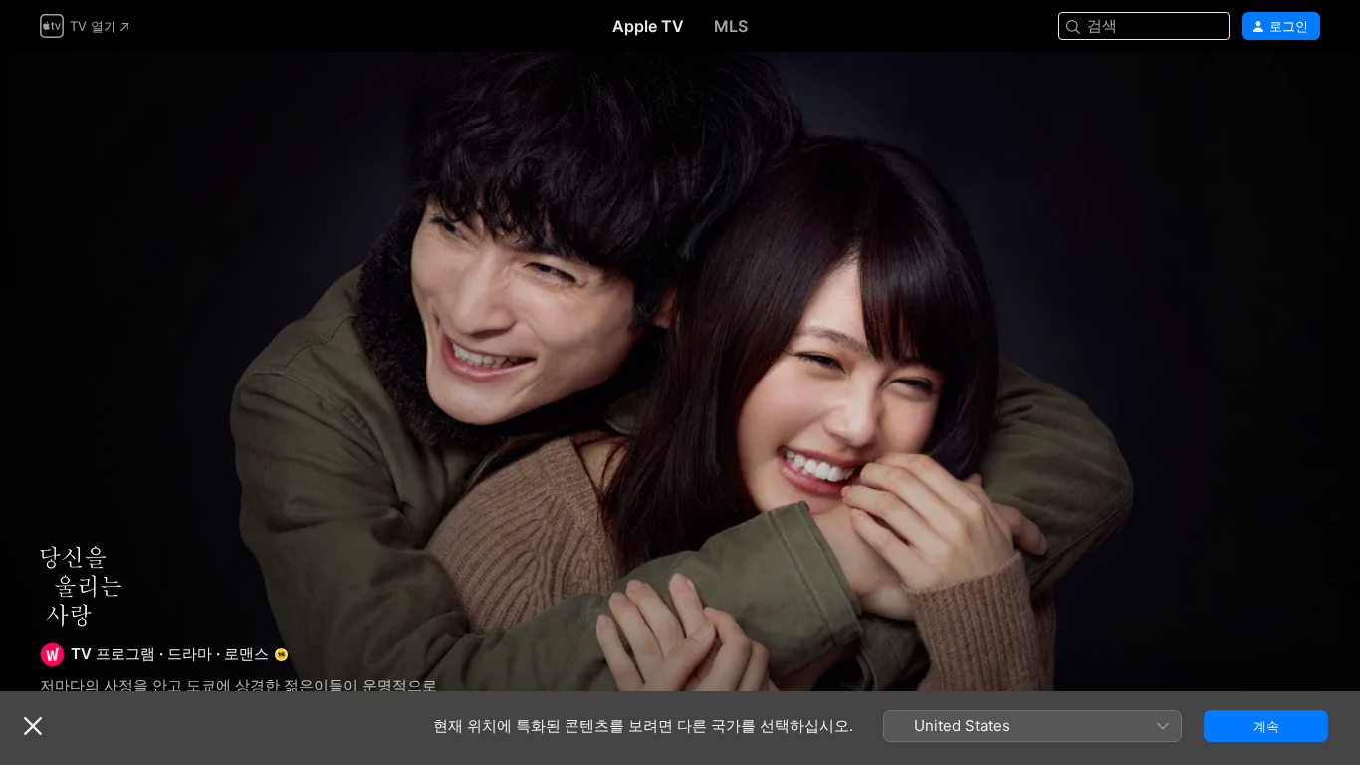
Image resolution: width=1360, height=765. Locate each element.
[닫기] (33, 726)
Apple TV (648, 26)
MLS (731, 26)
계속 (1266, 726)
